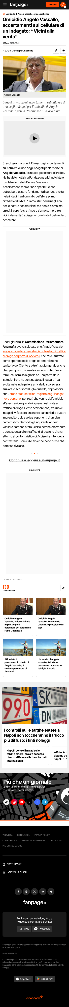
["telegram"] (45, 802)
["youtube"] (22, 802)
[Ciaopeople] (34, 998)
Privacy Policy (42, 835)
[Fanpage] (34, 902)
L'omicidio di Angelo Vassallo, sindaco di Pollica (27, 14)
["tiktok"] (6, 802)
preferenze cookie (12, 845)
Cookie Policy (10, 840)
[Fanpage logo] (19, 5)
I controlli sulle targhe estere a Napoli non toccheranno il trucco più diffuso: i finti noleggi (34, 735)
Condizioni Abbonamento (34, 840)
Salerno (17, 580)
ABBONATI (52, 5)
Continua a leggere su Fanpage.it (34, 460)
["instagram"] (14, 802)
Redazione (56, 840)
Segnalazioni (23, 835)
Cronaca (7, 580)
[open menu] (4, 4)
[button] (63, 51)
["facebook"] (37, 802)
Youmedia (8, 835)
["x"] (29, 802)
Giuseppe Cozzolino (22, 50)
